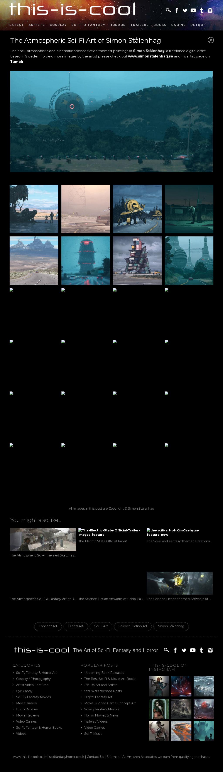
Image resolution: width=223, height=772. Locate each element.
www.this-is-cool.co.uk (29, 757)
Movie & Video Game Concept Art (110, 703)
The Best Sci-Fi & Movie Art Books (110, 679)
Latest (16, 25)
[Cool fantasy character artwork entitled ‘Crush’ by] (159, 686)
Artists (37, 25)
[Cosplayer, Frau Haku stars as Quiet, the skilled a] (159, 731)
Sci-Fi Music (93, 734)
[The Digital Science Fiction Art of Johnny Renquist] (181, 686)
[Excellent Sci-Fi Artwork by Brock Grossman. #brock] (181, 709)
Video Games (26, 721)
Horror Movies (27, 709)
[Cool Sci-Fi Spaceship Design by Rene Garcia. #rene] (181, 731)
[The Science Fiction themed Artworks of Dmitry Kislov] (180, 583)
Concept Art (48, 626)
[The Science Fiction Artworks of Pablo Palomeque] (111, 583)
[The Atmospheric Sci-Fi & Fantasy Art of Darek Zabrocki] (43, 583)
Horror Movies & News (101, 715)
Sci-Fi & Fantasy (88, 25)
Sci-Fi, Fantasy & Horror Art (36, 673)
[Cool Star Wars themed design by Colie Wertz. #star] (204, 709)
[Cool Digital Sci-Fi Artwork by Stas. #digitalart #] (204, 731)
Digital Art (75, 626)
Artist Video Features (32, 685)
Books (160, 25)
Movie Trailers (26, 703)
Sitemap (113, 757)
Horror (118, 25)
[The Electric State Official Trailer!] (111, 532)
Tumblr (17, 62)
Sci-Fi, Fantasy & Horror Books (39, 728)
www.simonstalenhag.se (150, 56)
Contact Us (95, 757)
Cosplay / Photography (33, 679)
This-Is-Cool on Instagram (168, 667)
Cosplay (58, 25)
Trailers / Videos (96, 721)
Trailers (139, 25)
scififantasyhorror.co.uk (66, 757)
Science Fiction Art (133, 626)
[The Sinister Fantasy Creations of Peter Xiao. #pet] (159, 709)
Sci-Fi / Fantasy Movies (33, 697)
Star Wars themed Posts (103, 691)
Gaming (178, 25)
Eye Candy (24, 691)
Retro (197, 25)
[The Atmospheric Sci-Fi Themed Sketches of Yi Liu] (43, 539)
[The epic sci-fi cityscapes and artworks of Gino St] (204, 686)
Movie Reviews (27, 715)
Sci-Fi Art (101, 626)
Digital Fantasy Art (98, 697)
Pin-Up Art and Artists (100, 685)
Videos (21, 734)
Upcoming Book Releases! (104, 673)
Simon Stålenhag (171, 626)
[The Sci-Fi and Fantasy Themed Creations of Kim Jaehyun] (180, 532)
